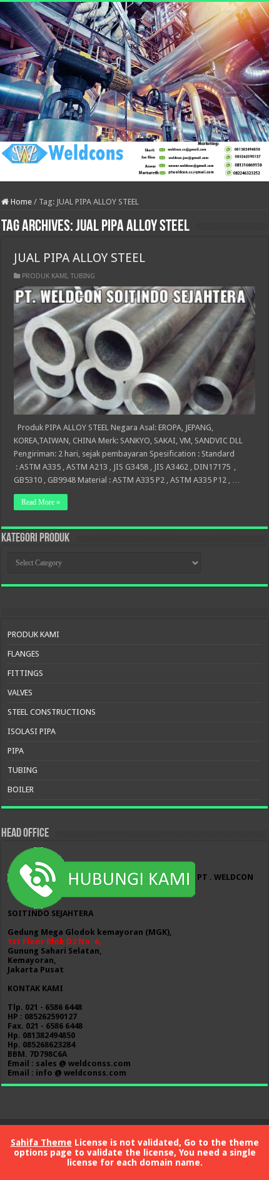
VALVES (20, 692)
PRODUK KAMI (44, 276)
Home (20, 201)
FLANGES (23, 653)
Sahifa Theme (41, 1142)
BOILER (21, 789)
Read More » (40, 502)
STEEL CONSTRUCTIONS (52, 712)
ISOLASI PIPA (32, 731)
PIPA (16, 750)
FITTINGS (25, 673)
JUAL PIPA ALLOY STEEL (79, 257)
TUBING (83, 276)
